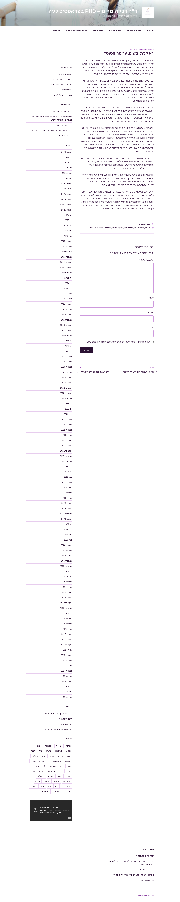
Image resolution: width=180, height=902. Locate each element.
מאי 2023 (68, 351)
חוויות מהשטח (115, 31)
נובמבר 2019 (66, 561)
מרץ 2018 (68, 618)
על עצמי (150, 31)
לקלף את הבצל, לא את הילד (60, 95)
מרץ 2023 (68, 362)
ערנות (97, 228)
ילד (44, 766)
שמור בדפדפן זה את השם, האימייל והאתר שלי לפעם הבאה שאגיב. (118, 342)
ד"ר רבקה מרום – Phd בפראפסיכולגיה (92, 11)
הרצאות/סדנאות (134, 31)
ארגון (135, 228)
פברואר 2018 (66, 624)
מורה (33, 771)
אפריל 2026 (67, 173)
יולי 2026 (68, 157)
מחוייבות (115, 228)
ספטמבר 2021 (66, 456)
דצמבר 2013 (66, 681)
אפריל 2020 (67, 535)
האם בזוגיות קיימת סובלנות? (42, 130)
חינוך (61, 766)
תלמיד (33, 786)
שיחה (42, 786)
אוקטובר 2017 (66, 645)
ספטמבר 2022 (66, 393)
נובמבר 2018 (66, 597)
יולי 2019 (68, 571)
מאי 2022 (68, 414)
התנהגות (57, 761)
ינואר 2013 (67, 697)
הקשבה (67, 761)
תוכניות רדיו (98, 31)
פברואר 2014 (66, 671)
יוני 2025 (68, 220)
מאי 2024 (68, 288)
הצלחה (35, 756)
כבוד (60, 771)
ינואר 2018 (67, 629)
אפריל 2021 (67, 482)
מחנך (60, 776)
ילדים (68, 771)
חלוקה (120, 228)
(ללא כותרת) (67, 90)
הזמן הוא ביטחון (65, 74)
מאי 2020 (68, 529)
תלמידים (56, 791)
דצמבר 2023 (66, 314)
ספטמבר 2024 (66, 267)
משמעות (67, 781)
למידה (42, 771)
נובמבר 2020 (66, 508)
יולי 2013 (68, 686)
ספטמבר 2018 (66, 608)
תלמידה (67, 791)
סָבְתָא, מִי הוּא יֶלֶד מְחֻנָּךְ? (61, 120)
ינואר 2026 (67, 189)
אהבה (68, 746)
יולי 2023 (68, 341)
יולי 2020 (68, 524)
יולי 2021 (68, 466)
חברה (33, 761)
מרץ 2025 (68, 236)
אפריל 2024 (67, 293)
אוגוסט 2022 (66, 398)
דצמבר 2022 (66, 377)
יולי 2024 (68, 278)
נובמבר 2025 (66, 199)
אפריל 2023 (67, 356)
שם (151, 298)
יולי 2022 (68, 404)
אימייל (150, 312)
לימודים (51, 771)
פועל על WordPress (145, 895)
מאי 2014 (68, 666)
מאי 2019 (68, 576)
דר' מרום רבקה (135, 49)
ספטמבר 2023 (66, 330)
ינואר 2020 (67, 550)
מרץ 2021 (68, 487)
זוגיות (125, 228)
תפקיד (92, 228)
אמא (39, 746)
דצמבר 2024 (66, 252)
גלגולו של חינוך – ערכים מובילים (58, 714)
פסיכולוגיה (66, 786)
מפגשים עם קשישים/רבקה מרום (58, 729)
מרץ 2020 (68, 540)
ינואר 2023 (67, 372)
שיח (49, 786)
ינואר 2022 (67, 435)
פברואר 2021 (66, 493)
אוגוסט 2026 (66, 152)
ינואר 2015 (67, 660)
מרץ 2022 (68, 425)
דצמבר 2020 (66, 503)
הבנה (33, 751)
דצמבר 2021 (66, 440)
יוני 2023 (68, 346)
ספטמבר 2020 (66, 514)
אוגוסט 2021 (66, 461)
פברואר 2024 (66, 304)
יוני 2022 (68, 409)
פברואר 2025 (66, 241)
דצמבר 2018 (66, 592)
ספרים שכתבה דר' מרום (76, 31)
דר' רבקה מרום (66, 125)
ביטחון (48, 751)
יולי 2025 (68, 215)
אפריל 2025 (67, 231)
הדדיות (130, 228)
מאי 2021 (68, 477)
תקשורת (45, 791)
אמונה (68, 751)
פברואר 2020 (66, 545)
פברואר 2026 (66, 183)
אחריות (147, 228)
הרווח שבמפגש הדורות (62, 79)
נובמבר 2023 (66, 320)
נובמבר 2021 (66, 445)
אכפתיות (141, 228)
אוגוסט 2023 (66, 335)
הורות (60, 756)
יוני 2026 (68, 162)
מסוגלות (40, 776)
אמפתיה (58, 751)
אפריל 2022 (67, 419)
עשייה (37, 781)
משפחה (108, 228)
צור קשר (56, 31)
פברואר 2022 (66, 430)
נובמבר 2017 (66, 639)
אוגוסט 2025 (66, 210)
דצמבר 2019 (66, 555)
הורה (69, 756)
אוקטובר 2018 (66, 603)
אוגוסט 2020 (66, 519)
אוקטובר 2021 (66, 451)
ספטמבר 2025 (66, 204)
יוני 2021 (68, 472)
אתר (151, 327)
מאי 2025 (68, 225)
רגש (56, 786)
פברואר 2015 (66, 655)
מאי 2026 (68, 168)
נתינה (102, 228)
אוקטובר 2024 (66, 262)
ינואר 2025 (67, 246)
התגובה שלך (146, 260)
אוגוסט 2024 (66, 272)
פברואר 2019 (66, 582)
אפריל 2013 (67, 692)
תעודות (56, 111)
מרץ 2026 (68, 178)
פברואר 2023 (66, 367)
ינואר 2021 (67, 498)
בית (40, 751)
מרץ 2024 (68, 299)
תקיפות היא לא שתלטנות (61, 84)
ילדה (38, 766)
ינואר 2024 (67, 309)
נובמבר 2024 (66, 257)
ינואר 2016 (67, 650)
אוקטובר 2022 (66, 388)
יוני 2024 (68, 283)
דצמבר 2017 (66, 634)
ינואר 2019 (67, 587)
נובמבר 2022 (66, 382)
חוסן (69, 766)
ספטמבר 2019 (66, 566)
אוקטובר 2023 (66, 325)
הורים (52, 756)
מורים (68, 776)
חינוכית (53, 766)
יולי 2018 (68, 613)
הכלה (43, 756)
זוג (49, 761)
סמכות (46, 781)
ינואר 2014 (67, 676)
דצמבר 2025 (66, 194)
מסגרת (51, 776)
